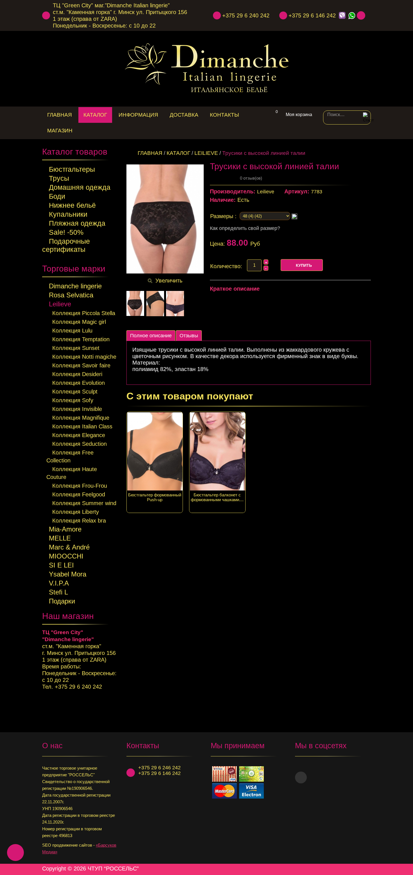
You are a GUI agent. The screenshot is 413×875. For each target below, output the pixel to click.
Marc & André (69, 547)
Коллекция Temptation (81, 339)
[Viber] (342, 15)
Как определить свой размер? (245, 228)
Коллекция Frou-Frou (79, 486)
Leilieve (60, 304)
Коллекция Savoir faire (81, 365)
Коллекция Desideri (77, 374)
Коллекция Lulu (72, 330)
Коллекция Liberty (75, 512)
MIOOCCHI (66, 556)
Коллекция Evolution (78, 383)
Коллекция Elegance (78, 435)
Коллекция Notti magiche (84, 357)
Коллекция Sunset (75, 348)
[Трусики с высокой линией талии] (135, 303)
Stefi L (58, 592)
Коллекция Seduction (79, 444)
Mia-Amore (65, 529)
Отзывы (189, 335)
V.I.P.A (59, 583)
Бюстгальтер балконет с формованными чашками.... (217, 497)
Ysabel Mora (67, 574)
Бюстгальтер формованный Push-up (154, 497)
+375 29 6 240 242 (245, 15)
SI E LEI (61, 565)
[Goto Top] (368, 868)
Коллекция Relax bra (79, 520)
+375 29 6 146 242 (312, 15)
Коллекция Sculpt (74, 391)
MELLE (60, 538)
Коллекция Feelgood (78, 494)
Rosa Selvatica (71, 295)
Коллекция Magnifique (80, 418)
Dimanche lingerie (75, 286)
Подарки (62, 601)
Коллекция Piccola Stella (83, 313)
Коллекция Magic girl (79, 322)
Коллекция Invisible (77, 409)
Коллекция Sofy (72, 400)
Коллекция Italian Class (82, 426)
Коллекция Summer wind (84, 503)
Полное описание (151, 335)
